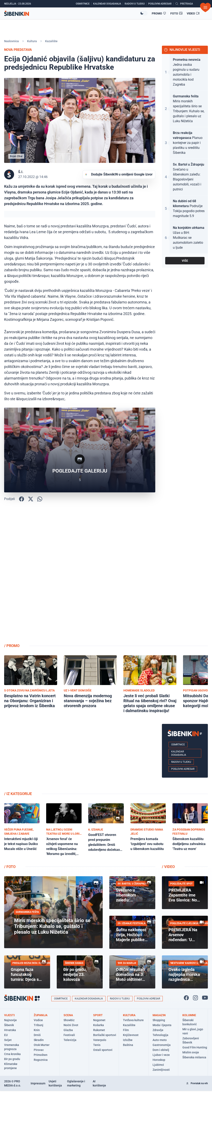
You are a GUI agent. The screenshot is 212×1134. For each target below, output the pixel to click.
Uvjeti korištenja (55, 1083)
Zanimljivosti (161, 1069)
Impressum (38, 1083)
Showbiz (69, 1020)
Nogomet (99, 1020)
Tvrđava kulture (133, 1020)
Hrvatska (10, 1030)
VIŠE (185, 260)
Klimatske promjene (10, 1066)
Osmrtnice (178, 744)
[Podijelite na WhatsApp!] (39, 499)
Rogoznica (41, 1059)
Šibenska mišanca (194, 1057)
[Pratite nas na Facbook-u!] (186, 997)
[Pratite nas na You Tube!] (205, 998)
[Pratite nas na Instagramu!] (195, 997)
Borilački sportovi (104, 1035)
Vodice (38, 1020)
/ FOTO (10, 866)
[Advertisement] (185, 574)
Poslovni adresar (182, 769)
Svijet (8, 1040)
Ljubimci (158, 1064)
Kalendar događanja (178, 753)
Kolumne (189, 1015)
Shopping (159, 1020)
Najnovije (10, 1020)
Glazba (68, 1030)
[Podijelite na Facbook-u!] (21, 499)
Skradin (39, 1040)
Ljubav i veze (161, 1054)
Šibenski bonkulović (189, 1022)
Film (126, 1030)
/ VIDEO (168, 866)
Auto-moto (160, 1040)
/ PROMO (11, 645)
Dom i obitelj (161, 1050)
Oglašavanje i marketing (76, 1083)
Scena (68, 1015)
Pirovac (39, 1050)
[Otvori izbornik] (205, 7)
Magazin (159, 1015)
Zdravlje (158, 1030)
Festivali (69, 1035)
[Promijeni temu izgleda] (143, 13)
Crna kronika (12, 1054)
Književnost (131, 1035)
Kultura (32, 41)
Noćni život (71, 1025)
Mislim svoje (190, 1052)
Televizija (70, 1040)
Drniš (37, 1035)
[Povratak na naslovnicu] (71, 13)
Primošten (40, 1054)
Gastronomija (162, 1045)
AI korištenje (99, 1083)
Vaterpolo (99, 1040)
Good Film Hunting (194, 1047)
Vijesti (9, 1015)
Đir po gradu (12, 1059)
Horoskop (159, 1059)
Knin (37, 1030)
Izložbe (127, 1040)
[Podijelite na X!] (30, 499)
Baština (128, 1045)
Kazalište (51, 41)
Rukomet (99, 1030)
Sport (98, 1015)
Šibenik (9, 1025)
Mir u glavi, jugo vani (192, 1031)
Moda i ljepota (162, 1025)
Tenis (96, 1045)
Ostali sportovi (102, 1050)
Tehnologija (160, 1035)
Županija (40, 1015)
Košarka (98, 1025)
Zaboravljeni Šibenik (190, 1040)
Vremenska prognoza (11, 1047)
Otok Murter (41, 1045)
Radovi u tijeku (181, 761)
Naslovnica (11, 41)
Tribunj (38, 1025)
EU (6, 1035)
